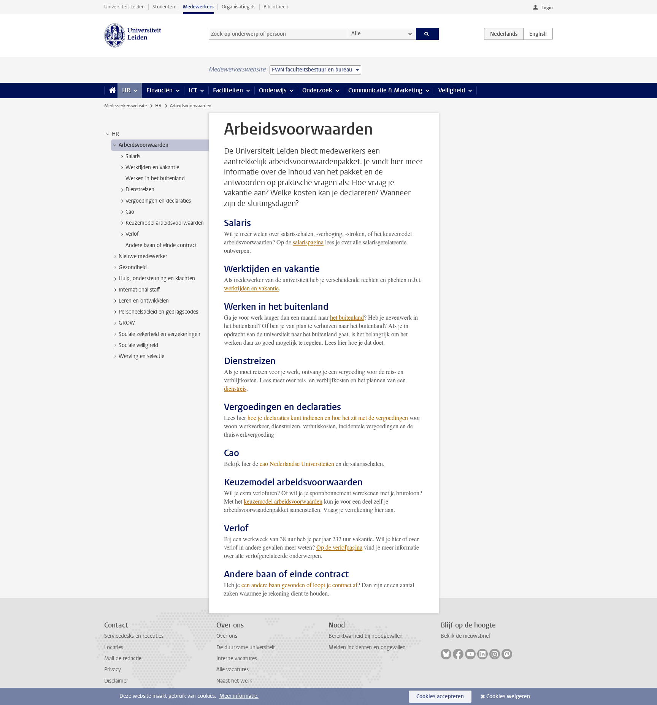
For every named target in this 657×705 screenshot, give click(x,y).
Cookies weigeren (508, 696)
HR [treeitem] (115, 134)
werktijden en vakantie (251, 288)
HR (126, 90)
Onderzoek (317, 90)
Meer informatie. (239, 696)
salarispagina (308, 242)
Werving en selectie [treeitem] (141, 356)
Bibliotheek (275, 6)
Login (547, 8)
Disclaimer (116, 680)
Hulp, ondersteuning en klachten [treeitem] (157, 278)
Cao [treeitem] (129, 211)
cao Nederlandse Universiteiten (297, 463)
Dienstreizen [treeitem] (139, 189)
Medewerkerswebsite (125, 106)
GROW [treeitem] (127, 322)
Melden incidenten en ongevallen (367, 647)
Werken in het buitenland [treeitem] (155, 178)
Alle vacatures (232, 669)
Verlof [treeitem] (132, 234)
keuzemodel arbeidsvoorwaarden (283, 501)
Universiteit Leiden (124, 6)
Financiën (159, 90)
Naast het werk (234, 680)
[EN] (538, 34)
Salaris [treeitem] (132, 156)
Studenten (163, 6)
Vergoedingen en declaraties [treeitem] (158, 200)
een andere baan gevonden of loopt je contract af (299, 585)
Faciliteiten (228, 90)
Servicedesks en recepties (133, 636)
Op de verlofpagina (339, 547)
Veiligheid (451, 90)
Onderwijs (272, 90)
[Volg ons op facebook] (458, 654)
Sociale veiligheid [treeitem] (138, 345)
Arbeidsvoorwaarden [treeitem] (143, 145)
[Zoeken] (427, 34)
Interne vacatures (236, 658)
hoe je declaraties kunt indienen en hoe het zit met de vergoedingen (328, 417)
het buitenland (347, 317)
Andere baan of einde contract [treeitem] (161, 245)
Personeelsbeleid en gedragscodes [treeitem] (158, 311)
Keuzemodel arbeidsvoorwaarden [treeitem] (164, 223)
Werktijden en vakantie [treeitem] (152, 167)
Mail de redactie (122, 658)
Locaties (113, 647)
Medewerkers (198, 6)
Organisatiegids (239, 6)
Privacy (112, 669)
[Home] (110, 90)
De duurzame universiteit (245, 647)
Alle (356, 33)
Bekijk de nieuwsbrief (465, 636)
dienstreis (235, 388)
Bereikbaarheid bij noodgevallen (365, 636)
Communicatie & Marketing (385, 90)
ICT (193, 90)
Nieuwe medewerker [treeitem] (143, 256)
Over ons (226, 636)
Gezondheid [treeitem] (133, 267)
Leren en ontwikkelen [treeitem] (144, 300)
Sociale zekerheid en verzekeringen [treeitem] (159, 334)
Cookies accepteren (440, 696)
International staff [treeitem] (139, 289)
